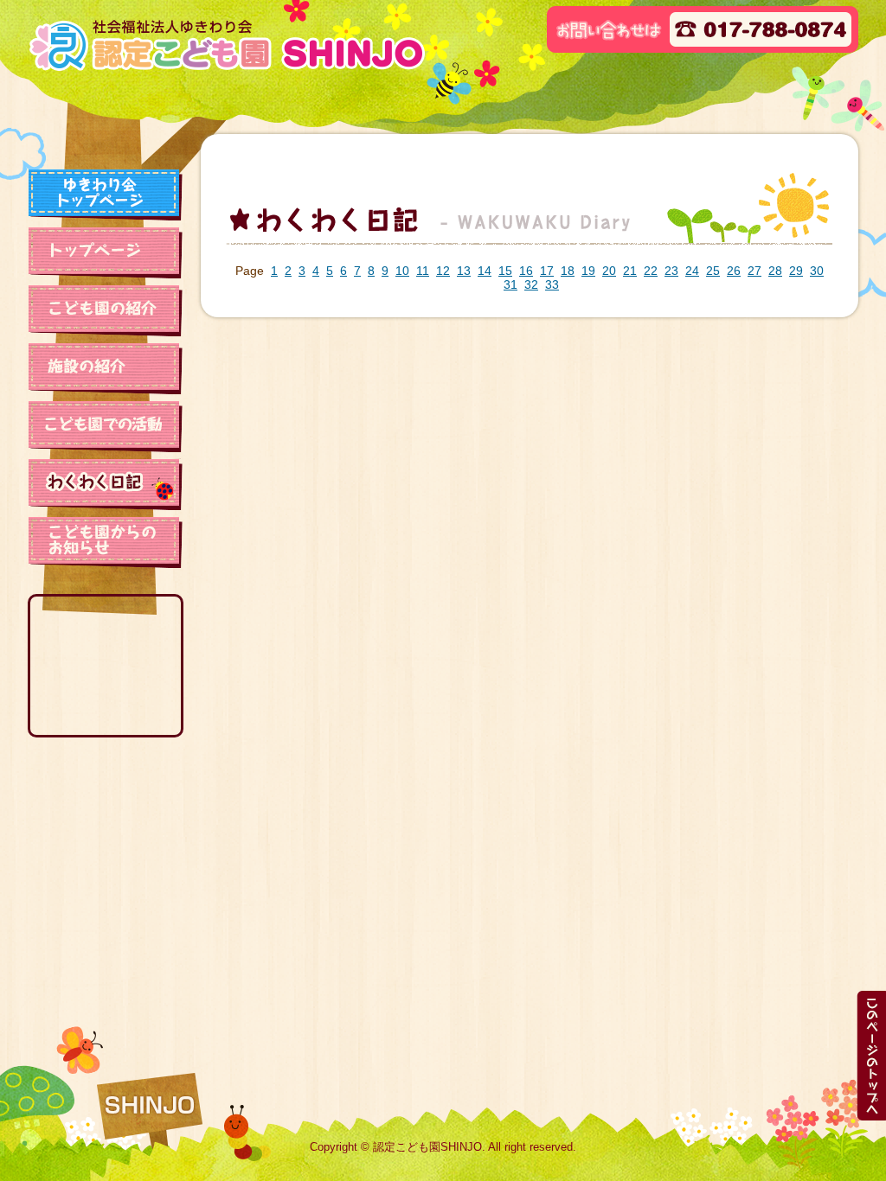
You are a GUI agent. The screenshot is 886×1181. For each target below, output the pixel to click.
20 (609, 271)
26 (734, 271)
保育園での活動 (105, 426)
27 (754, 271)
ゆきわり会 (105, 194)
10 (402, 271)
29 (796, 271)
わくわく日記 (105, 484)
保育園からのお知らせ (105, 542)
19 (588, 271)
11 (422, 271)
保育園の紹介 (105, 310)
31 (510, 284)
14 (484, 271)
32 (531, 284)
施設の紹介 (105, 368)
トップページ (105, 252)
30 (817, 271)
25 (713, 271)
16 (526, 271)
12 (443, 271)
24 (692, 271)
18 (568, 271)
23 (671, 271)
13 (464, 271)
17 (547, 271)
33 (552, 284)
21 (630, 271)
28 (775, 271)
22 (651, 271)
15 (505, 271)
